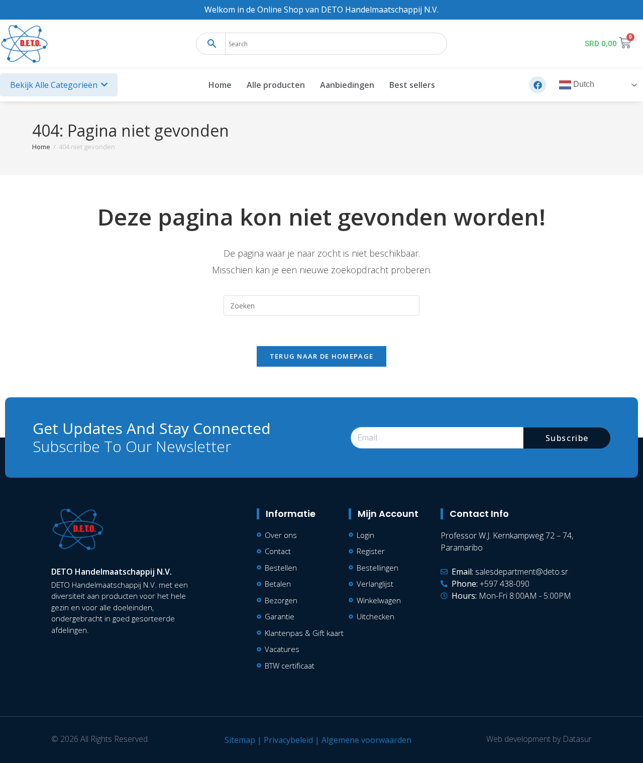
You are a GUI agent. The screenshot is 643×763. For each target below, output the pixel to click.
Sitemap (240, 739)
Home (220, 84)
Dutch (582, 84)
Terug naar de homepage (322, 356)
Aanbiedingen (347, 84)
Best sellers (412, 84)
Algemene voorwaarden (366, 739)
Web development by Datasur (539, 738)
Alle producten (276, 84)
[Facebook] (537, 84)
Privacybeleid (288, 739)
